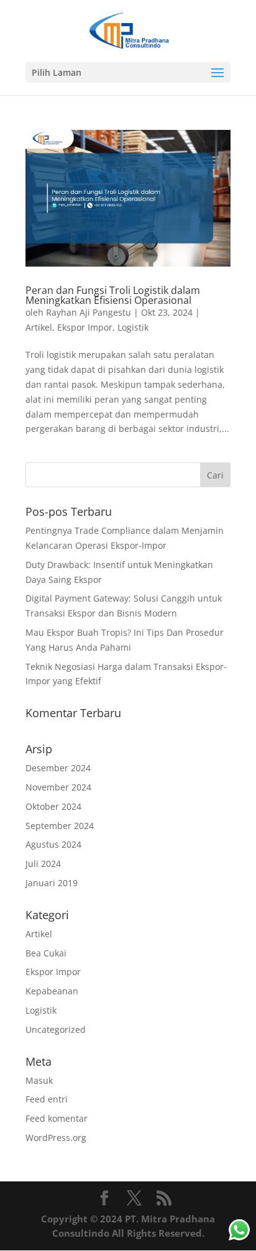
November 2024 (58, 787)
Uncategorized (55, 1029)
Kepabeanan (51, 991)
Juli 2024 (43, 863)
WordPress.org (55, 1137)
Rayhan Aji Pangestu (88, 312)
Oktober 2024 (53, 806)
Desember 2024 (58, 768)
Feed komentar (56, 1118)
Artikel (38, 327)
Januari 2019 (51, 883)
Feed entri (46, 1099)
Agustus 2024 (53, 844)
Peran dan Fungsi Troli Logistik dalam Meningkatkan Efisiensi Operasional (112, 295)
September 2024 (59, 826)
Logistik (133, 327)
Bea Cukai (45, 953)
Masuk (39, 1080)
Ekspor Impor (84, 327)
